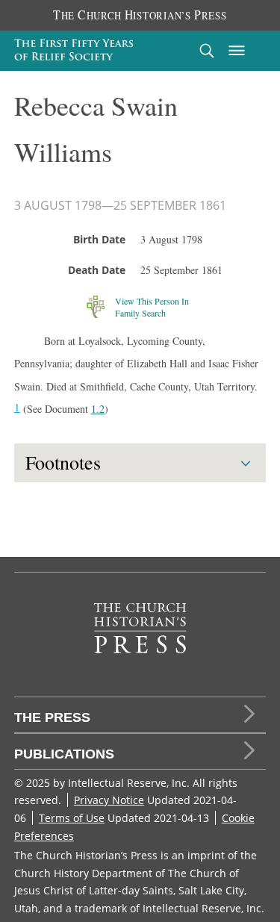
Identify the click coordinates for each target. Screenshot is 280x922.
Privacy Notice (109, 800)
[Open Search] (206, 50)
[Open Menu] (236, 51)
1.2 (98, 409)
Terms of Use (72, 818)
